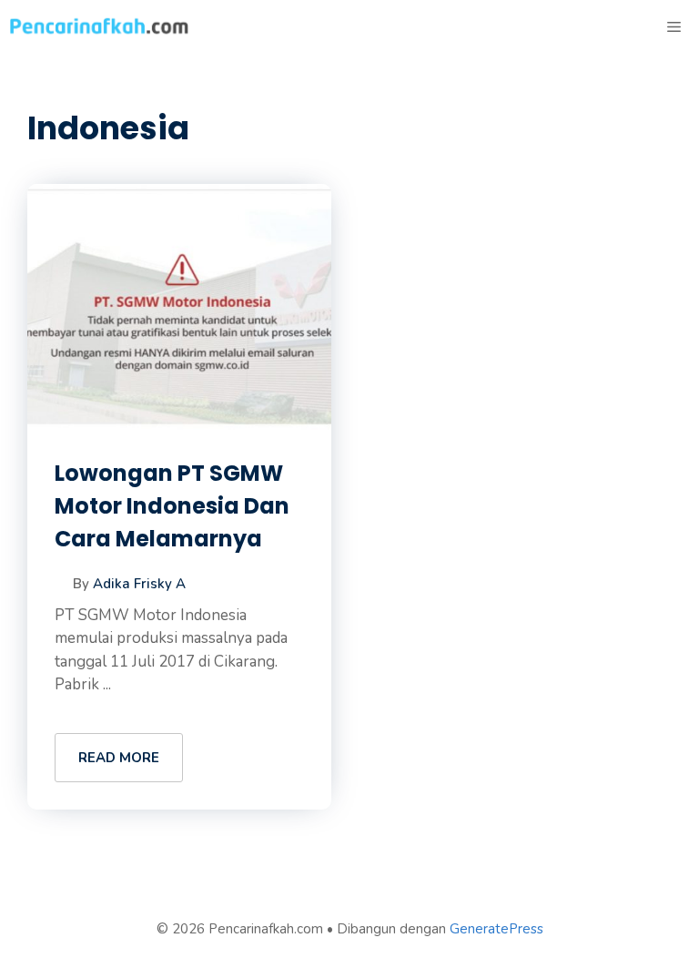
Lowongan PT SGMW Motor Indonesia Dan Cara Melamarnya (172, 506)
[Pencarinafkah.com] (100, 27)
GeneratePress (496, 929)
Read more (118, 758)
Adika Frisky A (139, 584)
